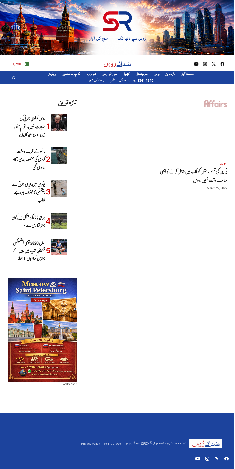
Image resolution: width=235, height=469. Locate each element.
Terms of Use (112, 443)
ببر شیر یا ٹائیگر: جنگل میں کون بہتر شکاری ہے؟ (28, 221)
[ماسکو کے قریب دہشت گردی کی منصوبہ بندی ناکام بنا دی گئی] (59, 155)
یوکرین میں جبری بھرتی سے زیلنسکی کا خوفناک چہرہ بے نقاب (28, 192)
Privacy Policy (90, 443)
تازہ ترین (223, 164)
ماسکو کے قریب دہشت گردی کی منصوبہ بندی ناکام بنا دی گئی (28, 159)
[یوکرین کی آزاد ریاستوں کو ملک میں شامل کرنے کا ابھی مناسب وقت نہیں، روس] (191, 139)
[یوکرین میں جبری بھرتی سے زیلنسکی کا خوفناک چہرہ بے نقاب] (59, 188)
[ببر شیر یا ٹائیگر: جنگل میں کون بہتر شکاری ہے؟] (59, 221)
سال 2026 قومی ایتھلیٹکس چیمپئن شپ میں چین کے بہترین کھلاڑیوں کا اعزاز (28, 250)
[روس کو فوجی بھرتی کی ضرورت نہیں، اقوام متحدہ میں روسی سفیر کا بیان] (59, 122)
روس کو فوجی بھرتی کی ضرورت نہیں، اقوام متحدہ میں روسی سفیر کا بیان (29, 126)
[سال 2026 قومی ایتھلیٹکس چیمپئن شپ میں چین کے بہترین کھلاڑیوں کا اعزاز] (59, 247)
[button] (13, 77)
